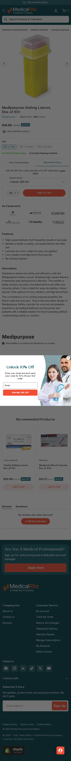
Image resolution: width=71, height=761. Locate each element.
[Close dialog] (68, 358)
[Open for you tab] (60, 750)
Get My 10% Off (20, 392)
